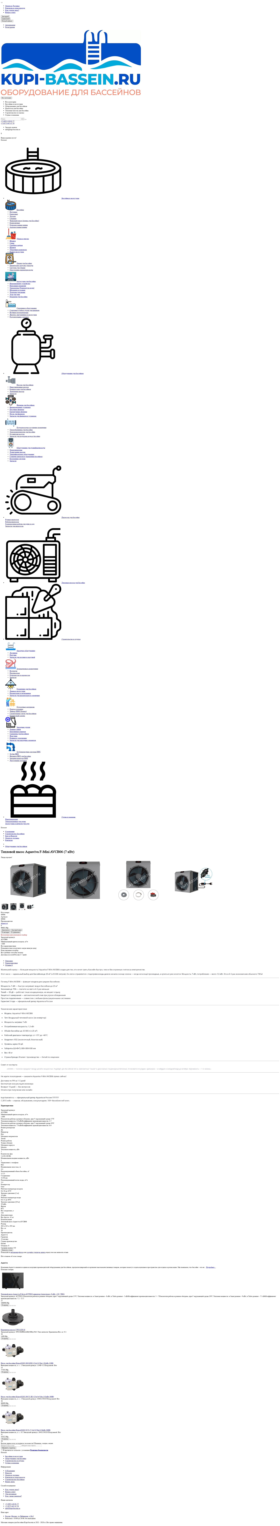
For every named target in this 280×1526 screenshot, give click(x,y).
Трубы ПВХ (14, 754)
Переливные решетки (18, 732)
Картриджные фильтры (18, 412)
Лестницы (13, 653)
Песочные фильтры (17, 409)
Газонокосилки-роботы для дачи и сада (19, 524)
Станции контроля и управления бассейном (26, 456)
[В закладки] (13, 1305)
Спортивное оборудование (27, 308)
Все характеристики (8, 946)
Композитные (15, 223)
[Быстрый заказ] (10, 1305)
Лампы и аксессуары (17, 691)
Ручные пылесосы (12, 520)
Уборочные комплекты (18, 250)
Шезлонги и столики (17, 290)
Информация (6, 1467)
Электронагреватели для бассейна (22, 432)
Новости (8, 1473)
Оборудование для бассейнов (72, 373)
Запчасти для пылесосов (14, 526)
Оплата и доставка (12, 838)
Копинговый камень (17, 716)
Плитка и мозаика (16, 709)
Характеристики (11, 963)
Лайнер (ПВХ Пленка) (18, 711)
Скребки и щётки (16, 245)
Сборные (13, 218)
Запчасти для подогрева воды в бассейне (25, 436)
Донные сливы (15, 729)
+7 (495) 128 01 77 (7, 121)
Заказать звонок (11, 127)
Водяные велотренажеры (19, 312)
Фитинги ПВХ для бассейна (20, 756)
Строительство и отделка (70, 639)
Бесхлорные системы (17, 459)
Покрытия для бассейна (18, 297)
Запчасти (13, 394)
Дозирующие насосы (17, 452)
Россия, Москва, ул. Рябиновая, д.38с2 (19, 1516)
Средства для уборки (17, 268)
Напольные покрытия (18, 286)
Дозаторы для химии (17, 292)
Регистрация (10, 27)
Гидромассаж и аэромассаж (20, 675)
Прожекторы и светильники (20, 693)
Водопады (13, 671)
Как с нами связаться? (13, 1496)
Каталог (4, 1452)
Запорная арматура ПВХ (19, 758)
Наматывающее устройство (20, 284)
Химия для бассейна (24, 263)
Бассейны (20, 210)
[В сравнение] (15, 1305)
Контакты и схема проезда (15, 8)
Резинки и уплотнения (18, 738)
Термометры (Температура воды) (22, 288)
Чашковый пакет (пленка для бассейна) (24, 221)
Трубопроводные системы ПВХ (28, 752)
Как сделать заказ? (12, 10)
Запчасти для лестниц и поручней (22, 657)
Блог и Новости (11, 836)
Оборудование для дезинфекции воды (31, 448)
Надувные (13, 212)
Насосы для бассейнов (25, 385)
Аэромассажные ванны (18, 227)
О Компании (10, 1471)
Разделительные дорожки (19, 317)
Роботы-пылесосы (12, 522)
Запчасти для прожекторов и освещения (25, 695)
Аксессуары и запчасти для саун (17, 824)
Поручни (13, 655)
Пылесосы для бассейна (70, 517)
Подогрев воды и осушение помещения (31, 427)
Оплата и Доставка (12, 6)
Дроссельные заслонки (18, 761)
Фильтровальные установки (20, 407)
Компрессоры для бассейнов (20, 389)
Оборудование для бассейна (15, 1458)
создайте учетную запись (36, 1252)
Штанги (13, 241)
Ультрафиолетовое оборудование (22, 454)
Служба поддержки (8, 1486)
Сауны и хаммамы (68, 817)
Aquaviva (4, 923)
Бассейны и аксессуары (70, 198)
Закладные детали (23, 727)
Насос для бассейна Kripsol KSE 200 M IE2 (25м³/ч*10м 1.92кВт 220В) (27, 1363)
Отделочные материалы (25, 707)
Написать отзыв (7, 1250)
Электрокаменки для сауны (15, 821)
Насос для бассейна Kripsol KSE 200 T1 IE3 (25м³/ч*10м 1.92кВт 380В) (27, 1397)
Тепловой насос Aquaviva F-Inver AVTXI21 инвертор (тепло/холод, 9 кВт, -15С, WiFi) (32, 1294)
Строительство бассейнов (14, 834)
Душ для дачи (15, 294)
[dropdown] (2, 2)
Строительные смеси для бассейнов (23, 713)
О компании (9, 831)
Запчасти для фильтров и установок (23, 416)
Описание (9, 961)
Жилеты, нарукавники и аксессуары (23, 315)
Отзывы (9, 965)
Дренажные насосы (17, 391)
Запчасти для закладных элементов (23, 740)
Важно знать (10, 1482)
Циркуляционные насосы (19, 387)
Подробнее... (211, 1267)
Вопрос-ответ (10, 12)
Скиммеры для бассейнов (19, 734)
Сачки (12, 243)
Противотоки (15, 673)
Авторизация (10, 25)
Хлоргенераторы (16, 450)
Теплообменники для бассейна (21, 430)
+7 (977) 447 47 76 (7, 123)
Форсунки (13, 736)
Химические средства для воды (21, 265)
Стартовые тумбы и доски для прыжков (24, 310)
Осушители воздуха (17, 434)
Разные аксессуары (17, 252)
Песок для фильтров (17, 414)
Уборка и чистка (23, 239)
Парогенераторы (11, 819)
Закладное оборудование (26, 651)
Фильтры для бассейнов (25, 405)
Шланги (13, 247)
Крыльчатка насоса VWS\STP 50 (13, 1330)
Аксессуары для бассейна (26, 281)
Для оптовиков (10, 1494)
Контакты (9, 840)
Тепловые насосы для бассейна (73, 583)
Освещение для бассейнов (26, 689)
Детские (13, 216)
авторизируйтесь (16, 1252)
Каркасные (14, 214)
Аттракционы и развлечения (27, 669)
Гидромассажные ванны (19, 225)
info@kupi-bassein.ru (12, 1508)
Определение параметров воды (21, 270)
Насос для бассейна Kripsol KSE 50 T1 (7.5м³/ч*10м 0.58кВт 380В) (25, 1430)
